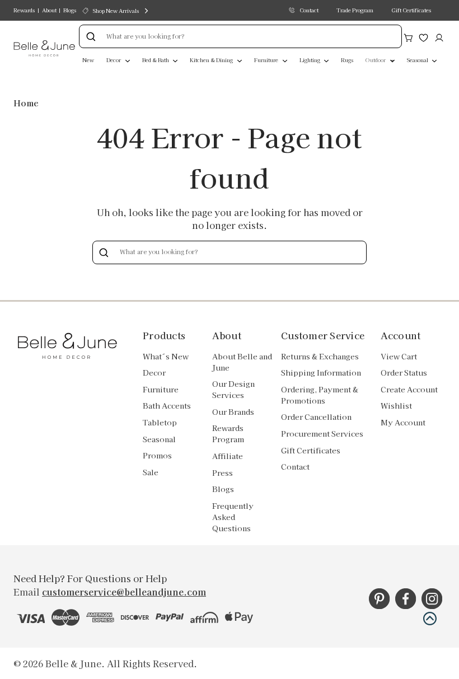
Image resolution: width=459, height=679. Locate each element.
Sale (150, 472)
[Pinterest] (379, 598)
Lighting (310, 60)
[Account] (439, 36)
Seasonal (418, 60)
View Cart (399, 356)
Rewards (24, 10)
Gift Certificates (411, 10)
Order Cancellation (316, 416)
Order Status (404, 372)
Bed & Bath (156, 60)
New (88, 60)
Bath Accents (167, 405)
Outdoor (376, 60)
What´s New (166, 356)
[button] (430, 618)
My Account (403, 422)
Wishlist (396, 405)
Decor (114, 60)
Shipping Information (321, 372)
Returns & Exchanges (320, 356)
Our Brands (233, 411)
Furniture (266, 60)
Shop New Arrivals (116, 11)
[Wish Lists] (423, 36)
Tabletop (160, 422)
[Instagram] (431, 598)
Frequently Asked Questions (233, 516)
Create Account (409, 389)
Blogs (69, 10)
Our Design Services (233, 389)
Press (222, 472)
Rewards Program (228, 433)
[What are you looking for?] (90, 36)
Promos (157, 455)
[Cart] (408, 36)
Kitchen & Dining (212, 60)
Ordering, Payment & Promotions (319, 395)
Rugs (347, 60)
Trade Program (354, 10)
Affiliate (227, 456)
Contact (309, 10)
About (49, 10)
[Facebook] (405, 598)
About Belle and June (242, 362)
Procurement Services (322, 433)
